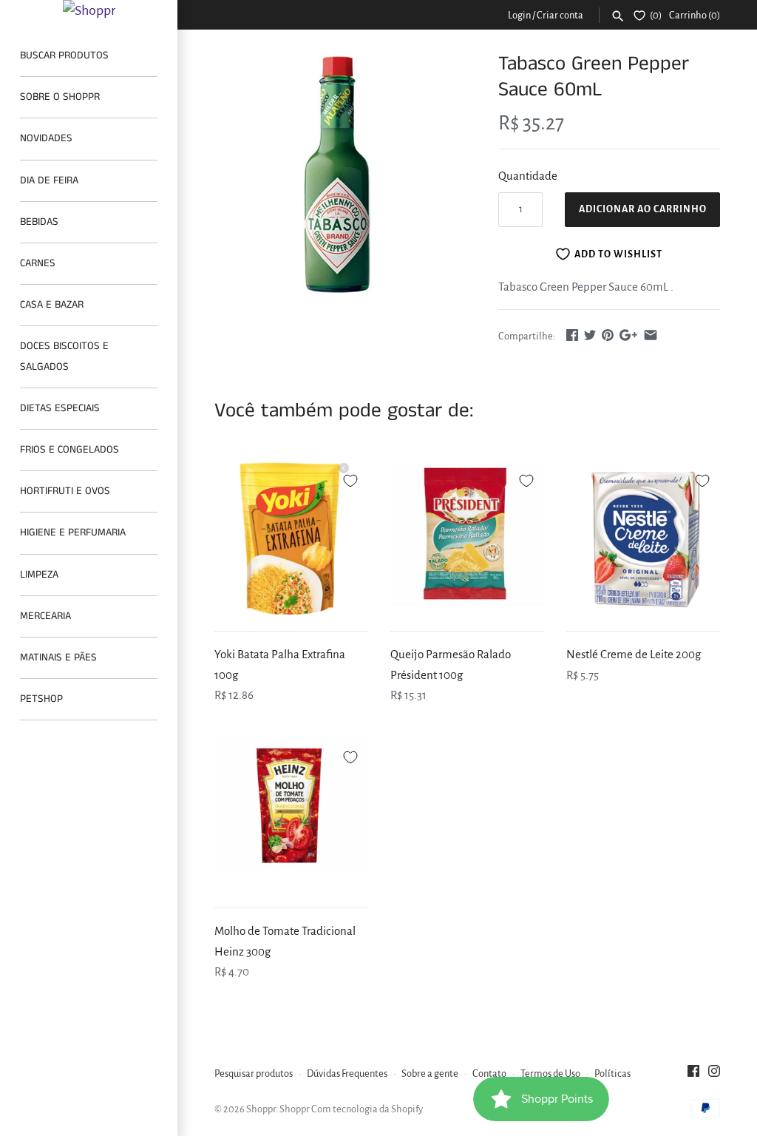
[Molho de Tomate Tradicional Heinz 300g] (291, 814)
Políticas (612, 1073)
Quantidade (527, 175)
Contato (489, 1073)
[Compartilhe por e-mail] (650, 334)
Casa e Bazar (52, 304)
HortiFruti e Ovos (65, 491)
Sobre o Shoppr (60, 96)
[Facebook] (693, 1075)
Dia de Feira (49, 180)
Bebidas (39, 221)
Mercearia (45, 616)
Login (519, 15)
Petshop (41, 699)
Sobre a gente (429, 1073)
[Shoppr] (88, 10)
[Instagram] (714, 1075)
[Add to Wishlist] (350, 478)
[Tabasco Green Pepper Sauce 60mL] (337, 174)
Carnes (37, 263)
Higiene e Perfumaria (73, 532)
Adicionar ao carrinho (643, 209)
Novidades (46, 138)
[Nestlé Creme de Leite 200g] (643, 538)
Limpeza (39, 574)
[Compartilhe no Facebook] (572, 334)
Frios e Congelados (69, 449)
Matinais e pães (58, 657)
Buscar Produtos (64, 55)
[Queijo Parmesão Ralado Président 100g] (467, 538)
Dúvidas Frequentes (347, 1073)
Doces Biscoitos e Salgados (64, 356)
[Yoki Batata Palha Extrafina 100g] (291, 538)
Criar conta (560, 15)
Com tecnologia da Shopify (367, 1109)
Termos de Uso (550, 1073)
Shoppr (261, 1109)
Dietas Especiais (60, 408)
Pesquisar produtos (253, 1073)
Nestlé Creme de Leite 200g (633, 654)
